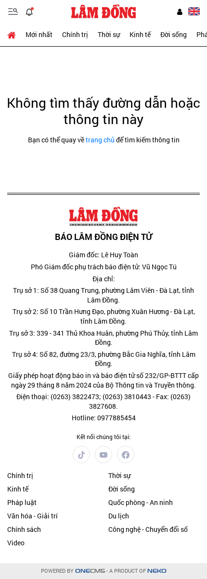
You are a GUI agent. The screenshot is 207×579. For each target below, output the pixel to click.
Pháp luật (22, 502)
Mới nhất (39, 34)
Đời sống (173, 34)
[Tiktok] (81, 454)
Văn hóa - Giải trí (32, 515)
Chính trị (75, 34)
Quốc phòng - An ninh (140, 502)
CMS (90, 571)
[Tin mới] (29, 11)
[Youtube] (103, 454)
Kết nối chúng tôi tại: (103, 437)
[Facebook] (125, 454)
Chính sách (24, 529)
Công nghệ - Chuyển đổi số (148, 529)
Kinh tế (140, 34)
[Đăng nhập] (179, 12)
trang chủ (100, 139)
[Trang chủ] (14, 34)
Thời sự (109, 34)
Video (16, 542)
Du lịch (118, 515)
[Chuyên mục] (13, 11)
